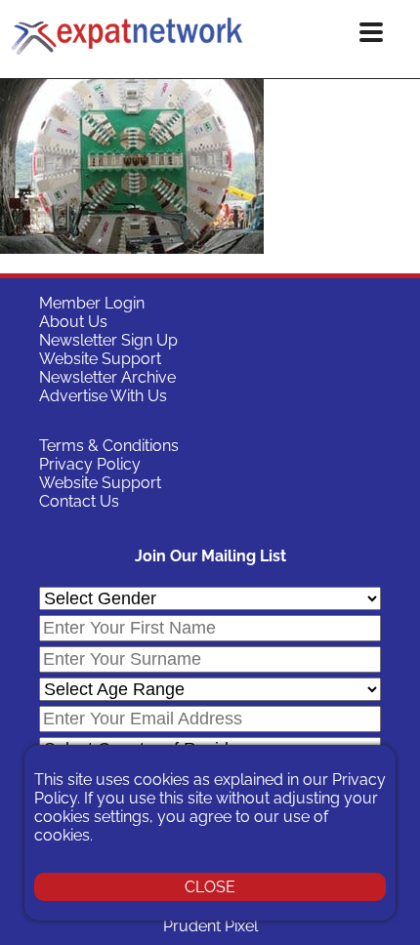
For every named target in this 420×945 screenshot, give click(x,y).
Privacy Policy (90, 464)
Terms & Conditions (109, 445)
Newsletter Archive (107, 377)
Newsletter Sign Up (108, 340)
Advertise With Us (103, 396)
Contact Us (79, 501)
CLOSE (210, 887)
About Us (73, 321)
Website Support (100, 358)
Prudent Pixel (210, 926)
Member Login (92, 303)
